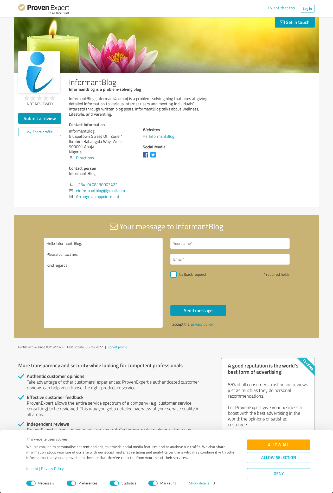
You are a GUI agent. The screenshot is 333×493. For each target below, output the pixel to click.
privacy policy (202, 324)
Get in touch (297, 22)
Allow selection (278, 458)
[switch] (71, 483)
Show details (199, 483)
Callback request (192, 274)
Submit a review (40, 118)
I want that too (281, 8)
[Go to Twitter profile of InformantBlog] (154, 157)
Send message (198, 310)
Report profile (117, 347)
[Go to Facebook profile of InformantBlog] (146, 157)
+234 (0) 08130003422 (97, 184)
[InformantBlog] (39, 72)
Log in (307, 8)
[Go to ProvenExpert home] (43, 10)
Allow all (278, 445)
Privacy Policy (52, 468)
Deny (279, 474)
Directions (85, 158)
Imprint (32, 468)
